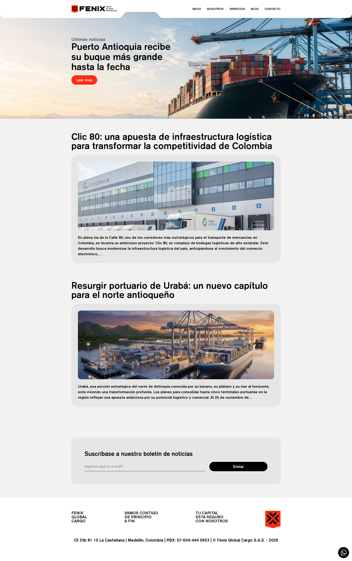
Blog (255, 9)
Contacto (272, 9)
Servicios (237, 9)
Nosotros (215, 9)
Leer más (84, 80)
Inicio (196, 9)
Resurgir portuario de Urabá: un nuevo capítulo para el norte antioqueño (169, 290)
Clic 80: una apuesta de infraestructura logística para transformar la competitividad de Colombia (171, 141)
